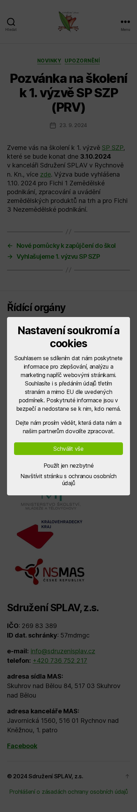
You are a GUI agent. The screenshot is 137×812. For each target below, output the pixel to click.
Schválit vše (68, 448)
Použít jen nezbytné (69, 465)
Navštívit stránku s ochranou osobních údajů (68, 480)
